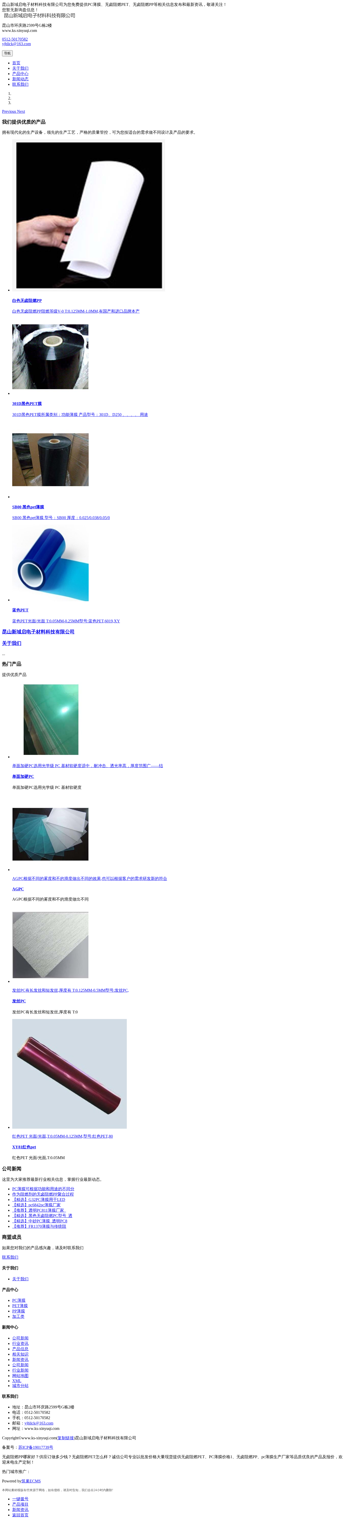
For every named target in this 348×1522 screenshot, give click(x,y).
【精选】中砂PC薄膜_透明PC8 (39, 1221)
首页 (16, 63)
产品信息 (20, 1349)
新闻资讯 (20, 1359)
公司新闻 (20, 1338)
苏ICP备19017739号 (35, 1447)
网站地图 (20, 1375)
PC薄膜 (18, 1300)
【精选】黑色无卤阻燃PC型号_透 (42, 1215)
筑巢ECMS (31, 1481)
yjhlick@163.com (16, 44)
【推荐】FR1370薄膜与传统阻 (39, 1226)
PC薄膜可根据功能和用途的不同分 (43, 1189)
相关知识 (20, 1354)
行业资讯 (20, 1343)
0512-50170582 (15, 39)
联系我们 (20, 84)
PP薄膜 (18, 1311)
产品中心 (20, 73)
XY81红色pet (24, 1147)
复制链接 (66, 1438)
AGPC (18, 889)
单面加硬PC (23, 776)
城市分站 (20, 1385)
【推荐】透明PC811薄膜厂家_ (39, 1210)
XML (16, 1381)
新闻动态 (20, 79)
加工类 (18, 1316)
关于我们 (20, 68)
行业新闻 (20, 1370)
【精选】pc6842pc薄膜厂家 (36, 1205)
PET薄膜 (20, 1306)
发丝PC (19, 1001)
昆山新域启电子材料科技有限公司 (38, 631)
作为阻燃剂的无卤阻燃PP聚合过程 (43, 1194)
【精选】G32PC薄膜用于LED (38, 1199)
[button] (9, 111)
